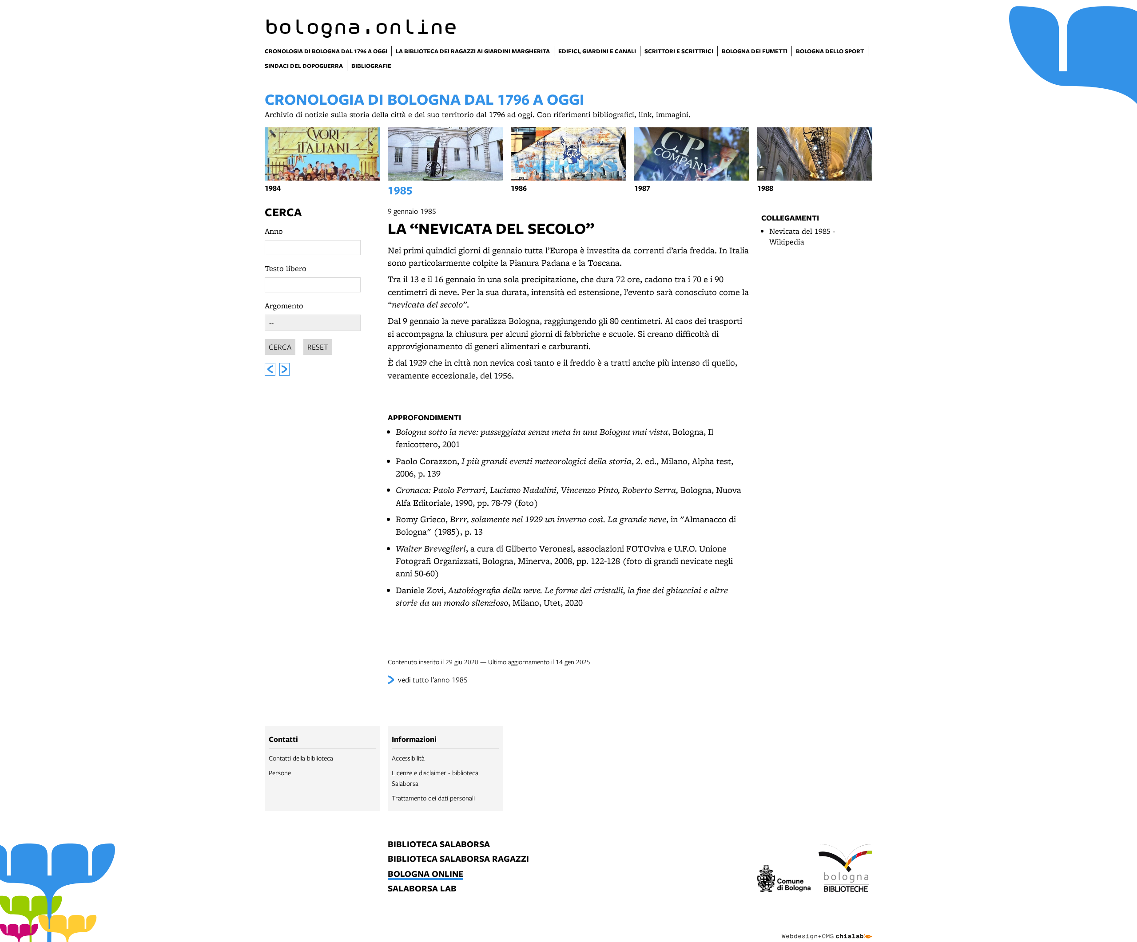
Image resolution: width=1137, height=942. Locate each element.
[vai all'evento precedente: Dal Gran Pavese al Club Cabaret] (270, 369)
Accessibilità (408, 757)
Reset (317, 347)
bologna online (425, 874)
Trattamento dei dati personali (433, 797)
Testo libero (285, 268)
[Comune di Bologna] (784, 880)
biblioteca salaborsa (439, 845)
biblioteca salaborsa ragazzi (458, 859)
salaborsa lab (422, 889)
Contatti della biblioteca (301, 757)
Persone (280, 772)
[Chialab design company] (827, 928)
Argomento (284, 305)
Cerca (283, 212)
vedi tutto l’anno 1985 (433, 679)
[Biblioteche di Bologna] (845, 869)
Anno (274, 231)
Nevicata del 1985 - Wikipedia (802, 236)
